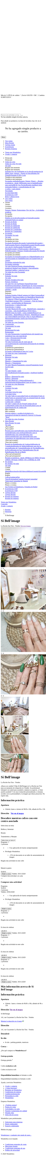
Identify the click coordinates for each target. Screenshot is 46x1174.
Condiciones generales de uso (15, 1148)
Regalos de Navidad (32, 448)
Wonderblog (9, 1098)
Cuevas (26, 270)
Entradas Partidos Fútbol (13, 295)
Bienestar (8, 355)
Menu (3, 137)
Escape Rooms (28, 318)
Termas (20, 373)
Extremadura (13, 479)
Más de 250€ (35, 460)
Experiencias (9, 147)
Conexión (4, 504)
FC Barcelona (14, 297)
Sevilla (19, 471)
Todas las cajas (10, 162)
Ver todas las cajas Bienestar (14, 384)
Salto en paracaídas (17, 396)
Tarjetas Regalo (10, 493)
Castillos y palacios (17, 270)
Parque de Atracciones (33, 286)
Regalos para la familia (29, 183)
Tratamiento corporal (24, 365)
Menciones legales (11, 1146)
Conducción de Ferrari (19, 404)
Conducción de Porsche (22, 405)
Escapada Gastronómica (27, 243)
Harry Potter (21, 286)
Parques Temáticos (11, 280)
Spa (6, 367)
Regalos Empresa (11, 149)
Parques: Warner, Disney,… (28, 181)
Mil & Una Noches (19, 185)
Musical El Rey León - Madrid (21, 309)
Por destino (9, 462)
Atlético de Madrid (25, 297)
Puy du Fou (15, 284)
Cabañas (14, 268)
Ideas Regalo (9, 143)
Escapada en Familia (16, 258)
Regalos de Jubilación (12, 226)
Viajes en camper (17, 220)
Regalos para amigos (17, 435)
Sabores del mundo (32, 334)
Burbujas (14, 266)
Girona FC (29, 299)
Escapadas (8, 233)
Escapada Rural (33, 245)
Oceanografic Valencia (19, 287)
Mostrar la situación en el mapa (11, 1021)
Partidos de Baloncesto (23, 303)
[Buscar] (22, 115)
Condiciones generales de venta (15, 1144)
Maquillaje (21, 382)
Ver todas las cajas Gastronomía (16, 353)
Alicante (41, 471)
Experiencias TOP (11, 195)
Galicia (7, 477)
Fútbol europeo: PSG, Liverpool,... (20, 301)
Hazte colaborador (11, 1124)
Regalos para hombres (26, 431)
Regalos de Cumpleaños (13, 229)
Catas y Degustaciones (12, 338)
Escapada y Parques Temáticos (20, 251)
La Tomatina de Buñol (29, 487)
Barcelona (13, 471)
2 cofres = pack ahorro (12, 189)
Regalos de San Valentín (19, 450)
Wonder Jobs (9, 1113)
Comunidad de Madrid (20, 481)
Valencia (24, 471)
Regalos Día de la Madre (17, 452)
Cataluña (21, 479)
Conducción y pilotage (12, 400)
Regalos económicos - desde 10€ (16, 458)
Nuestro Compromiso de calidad (16, 1111)
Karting (32, 405)
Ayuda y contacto (11, 154)
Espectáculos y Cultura (13, 305)
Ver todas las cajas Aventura (14, 419)
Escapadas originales (12, 181)
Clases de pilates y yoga (33, 382)
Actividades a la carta (12, 1109)
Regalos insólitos (32, 185)
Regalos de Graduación (25, 444)
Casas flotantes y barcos (25, 268)
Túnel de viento (39, 398)
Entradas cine (18, 318)
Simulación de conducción (17, 407)
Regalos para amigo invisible (30, 438)
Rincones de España (29, 258)
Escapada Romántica (12, 243)
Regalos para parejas (12, 431)
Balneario (14, 373)
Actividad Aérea (10, 392)
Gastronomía (9, 324)
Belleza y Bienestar (11, 376)
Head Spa (36, 373)
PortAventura (12, 286)
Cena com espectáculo (19, 336)
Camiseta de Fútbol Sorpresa (31, 295)
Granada (35, 471)
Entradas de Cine (29, 187)
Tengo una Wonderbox (13, 152)
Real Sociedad (20, 299)
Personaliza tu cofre (11, 1096)
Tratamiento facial (37, 365)
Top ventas (9, 141)
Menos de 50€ (32, 458)
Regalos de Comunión (17, 448)
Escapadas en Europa (25, 218)
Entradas (8, 274)
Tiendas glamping (23, 266)
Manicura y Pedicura (18, 380)
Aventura (8, 386)
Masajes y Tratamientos (13, 361)
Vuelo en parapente (15, 398)
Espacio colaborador (12, 1126)
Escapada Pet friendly (37, 251)
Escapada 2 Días (16, 249)
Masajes (14, 365)
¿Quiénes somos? (11, 1105)
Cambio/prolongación (12, 1094)
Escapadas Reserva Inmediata (18, 245)
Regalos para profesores (18, 433)
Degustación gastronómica (19, 344)
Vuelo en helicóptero (31, 396)
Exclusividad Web (11, 193)
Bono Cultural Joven (12, 197)
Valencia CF (11, 299)
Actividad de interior (19, 415)
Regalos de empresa (12, 496)
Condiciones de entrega (13, 1092)
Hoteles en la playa (25, 171)
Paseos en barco (26, 173)
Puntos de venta (10, 1107)
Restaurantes (9, 330)
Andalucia (13, 477)
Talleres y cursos (17, 187)
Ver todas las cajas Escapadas (15, 272)
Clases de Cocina (27, 351)
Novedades (9, 191)
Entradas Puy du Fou (12, 171)
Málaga (29, 471)
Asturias (26, 479)
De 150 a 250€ (26, 460)
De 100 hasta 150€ (15, 460)
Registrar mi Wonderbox (13, 1090)
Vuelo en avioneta (28, 398)
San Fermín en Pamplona (13, 487)
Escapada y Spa (28, 373)
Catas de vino (22, 342)
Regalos (8, 510)
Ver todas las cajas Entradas (14, 322)
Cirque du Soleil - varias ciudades (21, 313)
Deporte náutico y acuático (14, 413)
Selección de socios (11, 1115)
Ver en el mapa (26, 526)
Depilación (14, 382)
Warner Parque (24, 284)
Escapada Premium (22, 247)
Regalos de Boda (11, 222)
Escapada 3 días (27, 249)
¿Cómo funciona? (11, 1088)
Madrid (7, 471)
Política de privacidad (12, 1150)
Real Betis (35, 297)
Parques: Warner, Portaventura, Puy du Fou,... (20, 210)
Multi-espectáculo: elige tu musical (25, 316)
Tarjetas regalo (10, 145)
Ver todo (18, 164)
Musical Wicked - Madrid (27, 315)
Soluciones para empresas (13, 1122)
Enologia (14, 342)
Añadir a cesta (6, 874)
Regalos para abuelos (21, 436)
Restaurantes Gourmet (18, 334)
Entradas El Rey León (18, 175)
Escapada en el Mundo (27, 257)
